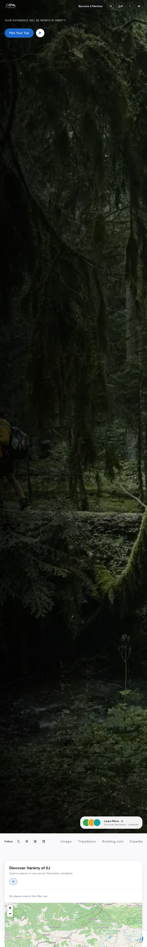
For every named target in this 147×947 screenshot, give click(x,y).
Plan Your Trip (19, 33)
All (13, 881)
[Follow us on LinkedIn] (43, 841)
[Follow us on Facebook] (26, 841)
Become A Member (91, 6)
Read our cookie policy (88, 941)
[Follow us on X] (18, 841)
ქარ (120, 6)
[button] (10, 908)
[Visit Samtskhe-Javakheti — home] (10, 6)
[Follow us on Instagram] (35, 841)
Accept (134, 938)
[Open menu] (139, 6)
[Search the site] (110, 6)
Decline (115, 938)
